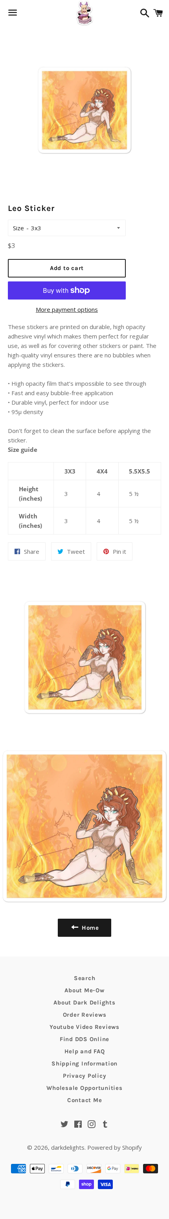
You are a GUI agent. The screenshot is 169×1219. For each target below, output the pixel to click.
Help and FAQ (84, 1051)
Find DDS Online (84, 1039)
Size (18, 228)
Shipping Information (84, 1063)
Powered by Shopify (114, 1147)
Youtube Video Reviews (84, 1026)
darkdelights (67, 1147)
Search (85, 978)
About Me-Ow (84, 990)
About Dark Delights (84, 1002)
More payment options (67, 309)
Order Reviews (85, 1014)
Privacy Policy (85, 1075)
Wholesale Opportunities (84, 1087)
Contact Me (84, 1100)
